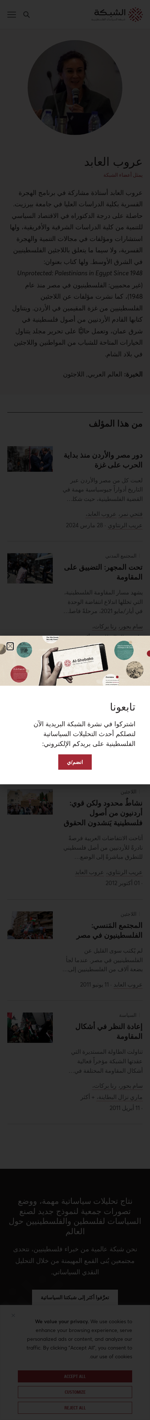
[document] (75, 710)
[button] (10, 646)
